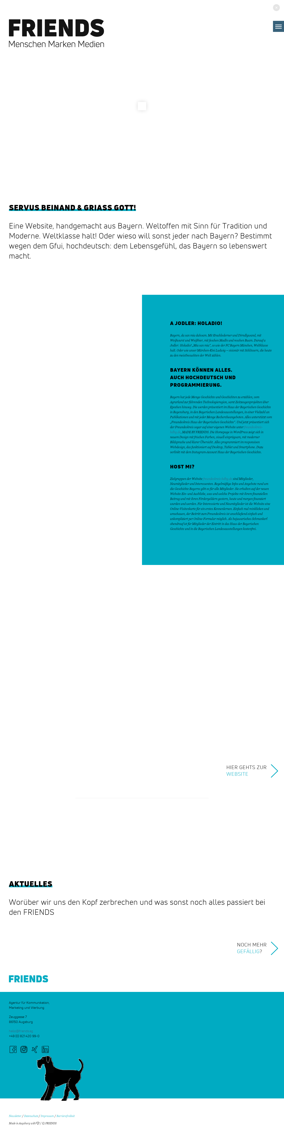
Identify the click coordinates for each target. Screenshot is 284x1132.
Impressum (47, 1116)
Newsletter (15, 1116)
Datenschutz (31, 1116)
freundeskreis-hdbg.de (217, 479)
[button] (278, 26)
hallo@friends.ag (21, 1031)
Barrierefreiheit (66, 1116)
